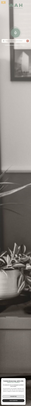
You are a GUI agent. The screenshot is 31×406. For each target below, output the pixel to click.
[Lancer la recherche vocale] (15, 32)
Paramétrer (13, 396)
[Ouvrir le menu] (3, 2)
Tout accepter (13, 400)
